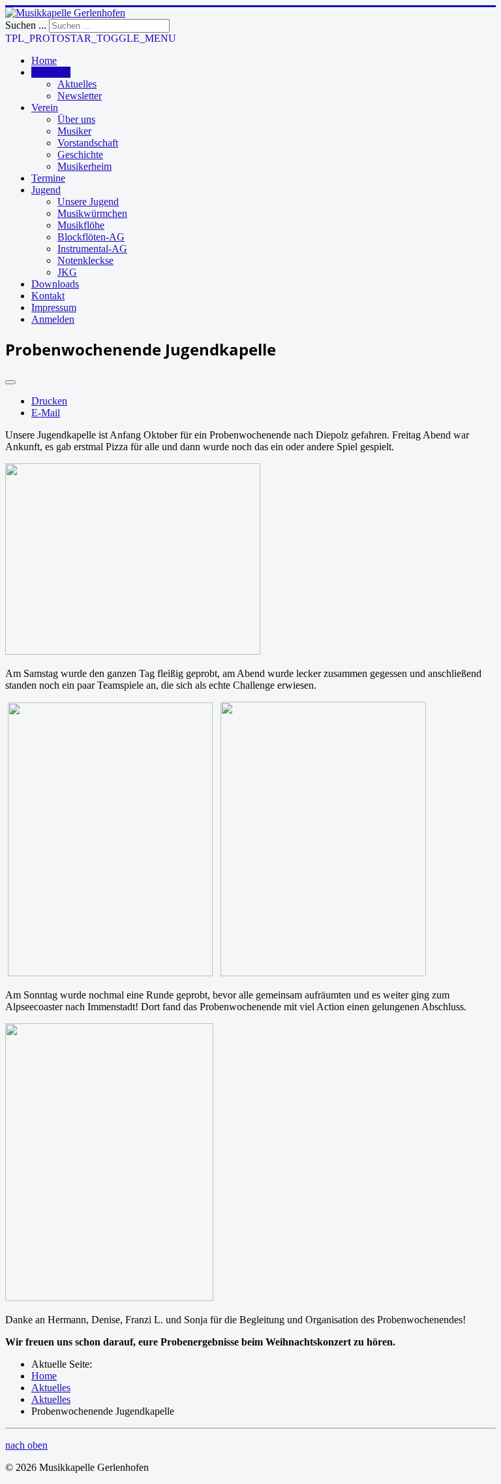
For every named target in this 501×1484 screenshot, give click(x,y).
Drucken (49, 400)
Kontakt (48, 295)
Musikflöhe (80, 225)
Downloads (55, 283)
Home (44, 60)
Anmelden (52, 319)
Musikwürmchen (92, 213)
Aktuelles (50, 72)
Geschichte (80, 154)
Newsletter (79, 95)
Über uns (76, 119)
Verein (44, 107)
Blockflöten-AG (91, 236)
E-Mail (45, 412)
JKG (67, 272)
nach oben (26, 1445)
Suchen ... (25, 25)
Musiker (74, 131)
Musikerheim (84, 166)
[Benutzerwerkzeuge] (10, 382)
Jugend (46, 189)
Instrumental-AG (92, 248)
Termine (48, 178)
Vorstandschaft (87, 142)
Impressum (53, 307)
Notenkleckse (85, 260)
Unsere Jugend (88, 201)
